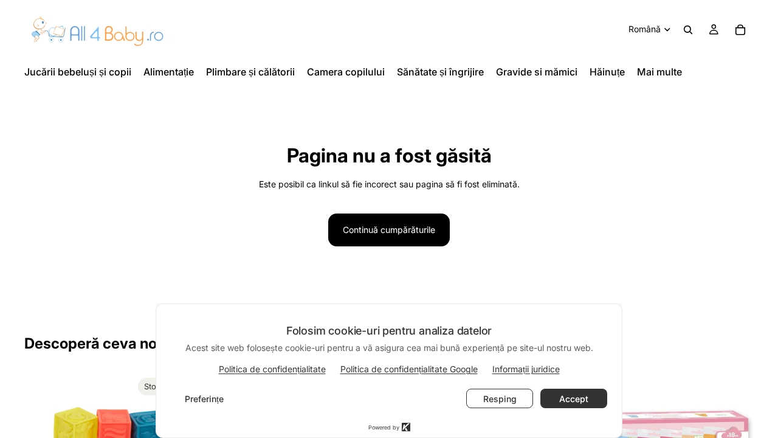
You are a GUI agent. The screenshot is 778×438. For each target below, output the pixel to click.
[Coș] (740, 29)
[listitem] (659, 72)
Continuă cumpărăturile (389, 229)
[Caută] (688, 29)
